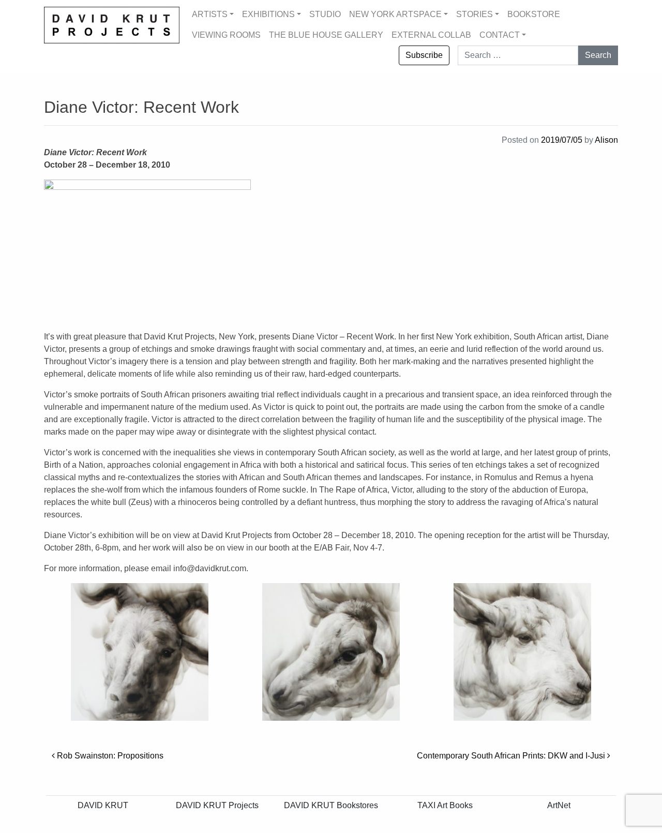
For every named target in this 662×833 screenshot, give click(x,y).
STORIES (474, 14)
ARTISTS (210, 14)
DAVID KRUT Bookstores (331, 805)
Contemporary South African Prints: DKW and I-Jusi (512, 755)
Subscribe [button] (424, 55)
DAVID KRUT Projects (217, 805)
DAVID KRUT (103, 805)
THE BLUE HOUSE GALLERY (326, 35)
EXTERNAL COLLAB (431, 35)
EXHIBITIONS (268, 14)
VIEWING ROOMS (226, 35)
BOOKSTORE (533, 14)
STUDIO (325, 14)
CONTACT (499, 35)
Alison (606, 140)
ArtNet (558, 805)
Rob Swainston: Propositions (109, 755)
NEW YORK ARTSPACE (395, 14)
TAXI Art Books (445, 805)
